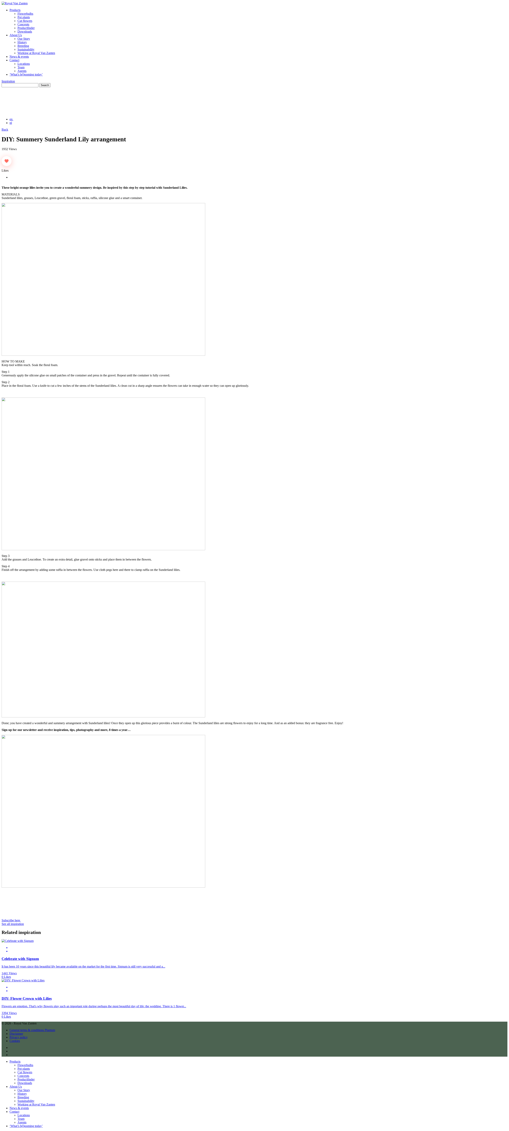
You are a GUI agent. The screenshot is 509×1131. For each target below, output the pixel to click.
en (11, 119)
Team (20, 67)
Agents (21, 71)
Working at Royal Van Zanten (36, 53)
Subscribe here (11, 920)
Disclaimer (16, 1033)
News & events (19, 56)
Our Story (23, 38)
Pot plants (23, 17)
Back (5, 129)
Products (15, 10)
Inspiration (8, 81)
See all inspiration (13, 924)
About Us (16, 35)
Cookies (15, 1041)
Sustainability (25, 49)
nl (11, 122)
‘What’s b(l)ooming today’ (26, 74)
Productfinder (26, 28)
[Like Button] (7, 161)
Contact (14, 60)
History (22, 42)
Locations (23, 63)
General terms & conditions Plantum (32, 1030)
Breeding (23, 46)
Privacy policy (19, 1037)
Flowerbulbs (25, 13)
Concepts (23, 24)
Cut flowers (24, 20)
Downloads (24, 31)
